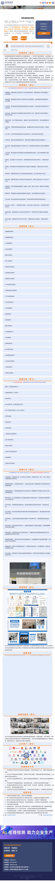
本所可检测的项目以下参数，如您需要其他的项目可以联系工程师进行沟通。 (29, 88)
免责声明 (27, 878)
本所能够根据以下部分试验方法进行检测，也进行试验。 (29, 472)
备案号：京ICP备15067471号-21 (28, 877)
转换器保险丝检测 (47, 815)
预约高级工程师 (9, 855)
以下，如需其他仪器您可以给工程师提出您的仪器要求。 (29, 382)
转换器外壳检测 (11, 815)
